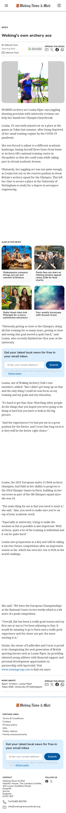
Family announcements (15, 734)
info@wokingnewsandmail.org (24, 806)
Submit (54, 365)
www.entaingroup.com (16, 669)
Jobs (5, 728)
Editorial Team (11, 45)
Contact (7, 721)
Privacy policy (10, 724)
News (5, 27)
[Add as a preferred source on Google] (35, 48)
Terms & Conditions (13, 718)
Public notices (10, 731)
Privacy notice (14, 373)
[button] (6, 5)
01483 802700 (19, 801)
